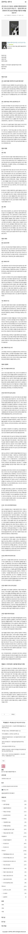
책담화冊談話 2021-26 (14, 854)
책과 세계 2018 (14, 865)
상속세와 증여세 (14, 815)
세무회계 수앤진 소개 (6, 778)
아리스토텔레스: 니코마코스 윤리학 (9, 734)
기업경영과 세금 (14, 822)
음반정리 (14, 897)
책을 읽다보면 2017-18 (14, 868)
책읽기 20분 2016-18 (14, 872)
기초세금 (14, 801)
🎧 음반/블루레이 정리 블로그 (8, 793)
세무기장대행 (14, 804)
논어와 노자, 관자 (14, 890)
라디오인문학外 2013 (14, 882)
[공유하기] (6, 714)
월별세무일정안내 (14, 808)
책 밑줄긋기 (6, 722)
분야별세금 (14, 818)
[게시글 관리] (8, 714)
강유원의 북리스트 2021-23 (14, 861)
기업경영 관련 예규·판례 (14, 829)
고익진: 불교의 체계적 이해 (7, 746)
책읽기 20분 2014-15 (14, 875)
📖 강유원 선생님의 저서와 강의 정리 (10, 786)
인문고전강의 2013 (14, 879)
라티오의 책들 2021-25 (14, 857)
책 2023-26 (14, 843)
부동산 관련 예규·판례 (14, 833)
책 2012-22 (13, 722)
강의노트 (14, 850)
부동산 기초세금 (14, 811)
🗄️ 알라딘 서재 (5, 789)
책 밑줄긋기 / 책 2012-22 (11, 15)
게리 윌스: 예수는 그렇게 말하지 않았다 (10, 730)
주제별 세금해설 (14, 825)
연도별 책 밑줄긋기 (14, 840)
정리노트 (14, 886)
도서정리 (14, 893)
